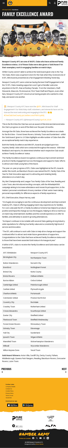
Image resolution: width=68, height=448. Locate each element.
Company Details (10, 386)
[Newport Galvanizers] (50, 418)
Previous (5, 369)
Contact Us (9, 389)
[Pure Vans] (62, 3)
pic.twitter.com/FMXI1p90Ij (33, 115)
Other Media (39, 444)
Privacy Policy (9, 393)
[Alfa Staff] (50, 426)
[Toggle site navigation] (3, 3)
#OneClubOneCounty (13, 115)
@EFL (39, 106)
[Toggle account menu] (54, 3)
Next (64, 369)
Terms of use (9, 395)
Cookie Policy (9, 391)
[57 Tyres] (17, 426)
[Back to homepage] (10, 3)
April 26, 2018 (45, 120)
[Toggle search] (49, 3)
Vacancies (9, 398)
